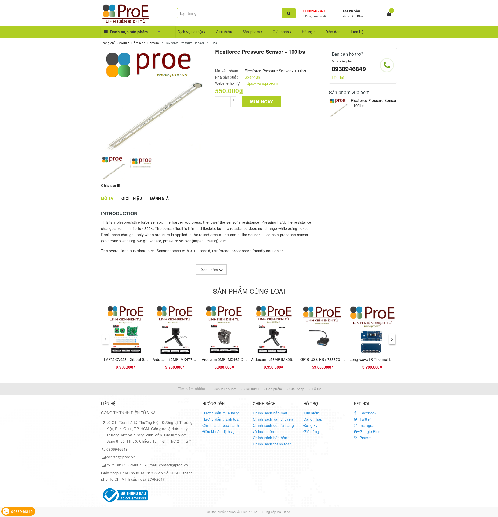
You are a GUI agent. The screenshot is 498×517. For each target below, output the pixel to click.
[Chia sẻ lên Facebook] (118, 185)
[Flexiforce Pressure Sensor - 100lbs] (338, 107)
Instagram (367, 425)
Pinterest (366, 437)
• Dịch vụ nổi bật (223, 388)
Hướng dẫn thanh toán (221, 419)
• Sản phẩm (273, 388)
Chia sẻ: (108, 185)
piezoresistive (128, 222)
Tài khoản (351, 11)
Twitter (364, 419)
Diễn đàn (333, 31)
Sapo (286, 511)
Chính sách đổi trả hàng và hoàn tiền (273, 428)
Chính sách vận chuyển (273, 419)
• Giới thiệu (250, 388)
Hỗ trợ (308, 31)
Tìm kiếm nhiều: (191, 388)
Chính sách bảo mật (270, 412)
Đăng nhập (312, 419)
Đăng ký (310, 425)
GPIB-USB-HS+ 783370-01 (322, 359)
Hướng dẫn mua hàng (221, 412)
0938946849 (314, 11)
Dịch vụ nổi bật (191, 31)
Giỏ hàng (311, 431)
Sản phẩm (252, 31)
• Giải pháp (295, 388)
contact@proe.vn (120, 456)
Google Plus (369, 431)
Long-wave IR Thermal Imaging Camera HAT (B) (390, 359)
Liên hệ (357, 31)
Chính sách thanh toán (272, 444)
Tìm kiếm (311, 412)
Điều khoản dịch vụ (218, 431)
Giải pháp (281, 31)
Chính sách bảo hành (220, 425)
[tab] (107, 198)
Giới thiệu (224, 31)
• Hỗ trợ (315, 388)
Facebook (367, 412)
